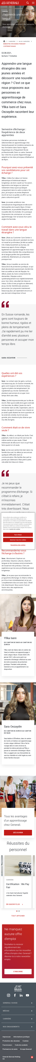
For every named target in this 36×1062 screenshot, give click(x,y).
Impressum (7, 1037)
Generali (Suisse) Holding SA (11, 1058)
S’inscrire (18, 972)
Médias (6, 1011)
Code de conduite (21, 1045)
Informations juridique (22, 1037)
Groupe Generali (26, 1049)
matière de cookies (14, 529)
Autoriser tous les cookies (18, 540)
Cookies (26, 1041)
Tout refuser (18, 534)
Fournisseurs (7, 1045)
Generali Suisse (10, 1003)
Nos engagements (11, 1027)
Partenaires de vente (10, 1049)
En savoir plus (13, 904)
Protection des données (11, 1041)
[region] (18, 531)
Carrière (10, 880)
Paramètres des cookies (18, 545)
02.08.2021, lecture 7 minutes (9, 54)
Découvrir (18, 833)
